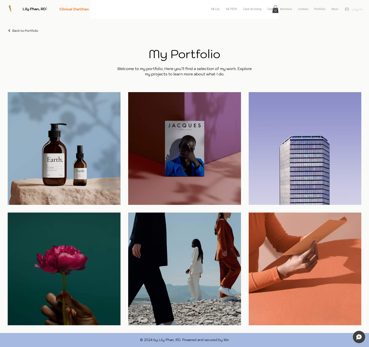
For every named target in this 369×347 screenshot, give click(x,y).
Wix (226, 340)
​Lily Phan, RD (34, 9)
